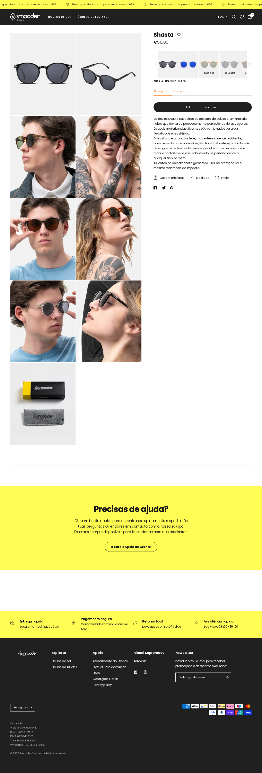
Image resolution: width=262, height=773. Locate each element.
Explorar (59, 652)
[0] (249, 17)
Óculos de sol (61, 661)
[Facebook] (138, 672)
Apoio (98, 652)
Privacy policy (102, 685)
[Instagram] (148, 672)
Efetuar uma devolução (109, 667)
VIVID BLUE (188, 65)
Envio (96, 673)
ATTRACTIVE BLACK (167, 65)
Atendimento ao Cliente (110, 661)
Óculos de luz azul (64, 667)
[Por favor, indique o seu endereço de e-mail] (227, 677)
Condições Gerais (105, 679)
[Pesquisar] (234, 17)
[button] (250, 64)
